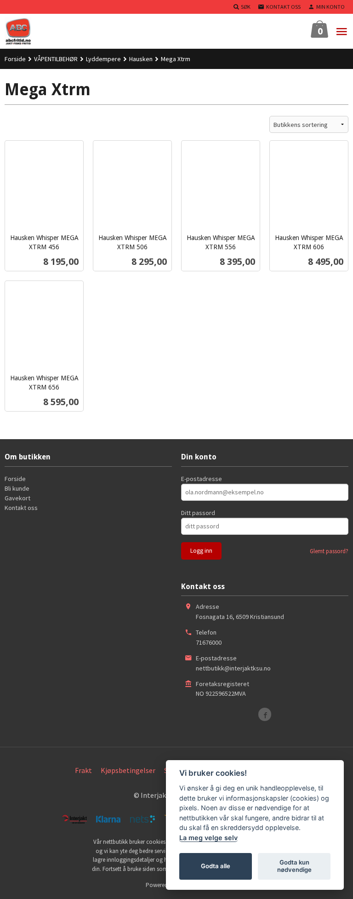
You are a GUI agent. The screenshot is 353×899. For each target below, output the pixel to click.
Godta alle (215, 866)
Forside (15, 59)
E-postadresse (201, 479)
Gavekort (17, 498)
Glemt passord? (329, 551)
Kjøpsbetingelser (128, 770)
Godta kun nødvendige (294, 866)
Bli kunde (17, 488)
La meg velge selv (208, 838)
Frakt (83, 770)
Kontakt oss (21, 508)
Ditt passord (198, 513)
